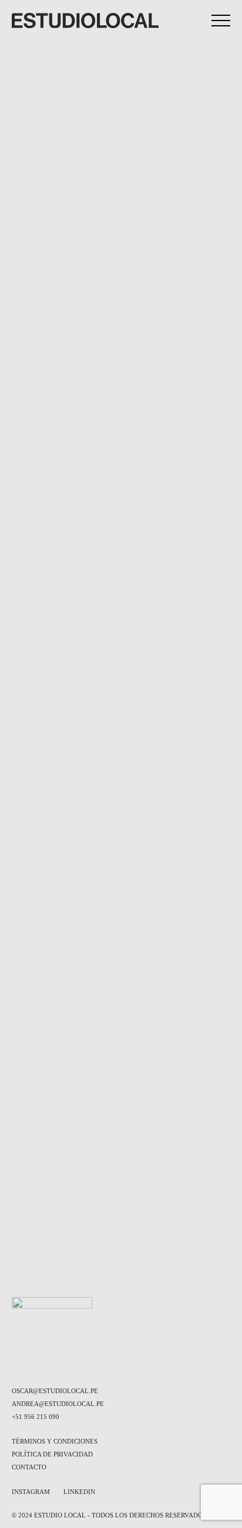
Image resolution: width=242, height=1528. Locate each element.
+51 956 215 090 (35, 1416)
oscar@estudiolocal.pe (55, 1390)
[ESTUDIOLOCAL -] (85, 20)
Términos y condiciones (55, 1441)
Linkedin (79, 1491)
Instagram (31, 1491)
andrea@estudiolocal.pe (58, 1403)
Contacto (29, 1467)
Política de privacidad (52, 1454)
